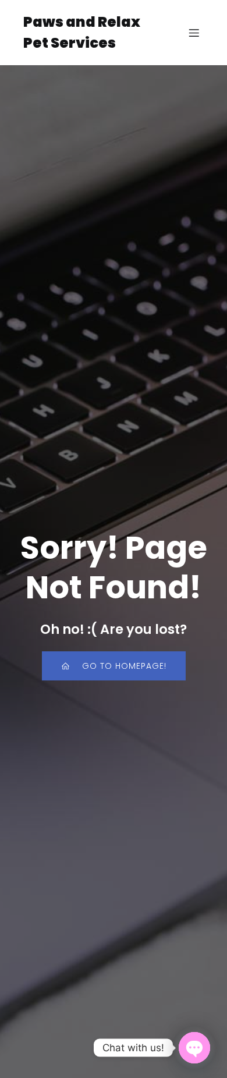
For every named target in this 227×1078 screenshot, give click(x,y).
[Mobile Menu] (194, 32)
